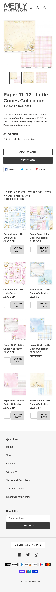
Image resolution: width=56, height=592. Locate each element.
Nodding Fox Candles (18, 497)
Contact (10, 463)
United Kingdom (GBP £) (27, 545)
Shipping (7, 139)
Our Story (11, 472)
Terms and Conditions (18, 480)
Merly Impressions (32, 582)
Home (9, 447)
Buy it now (28, 160)
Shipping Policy (15, 488)
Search (10, 455)
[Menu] (50, 7)
